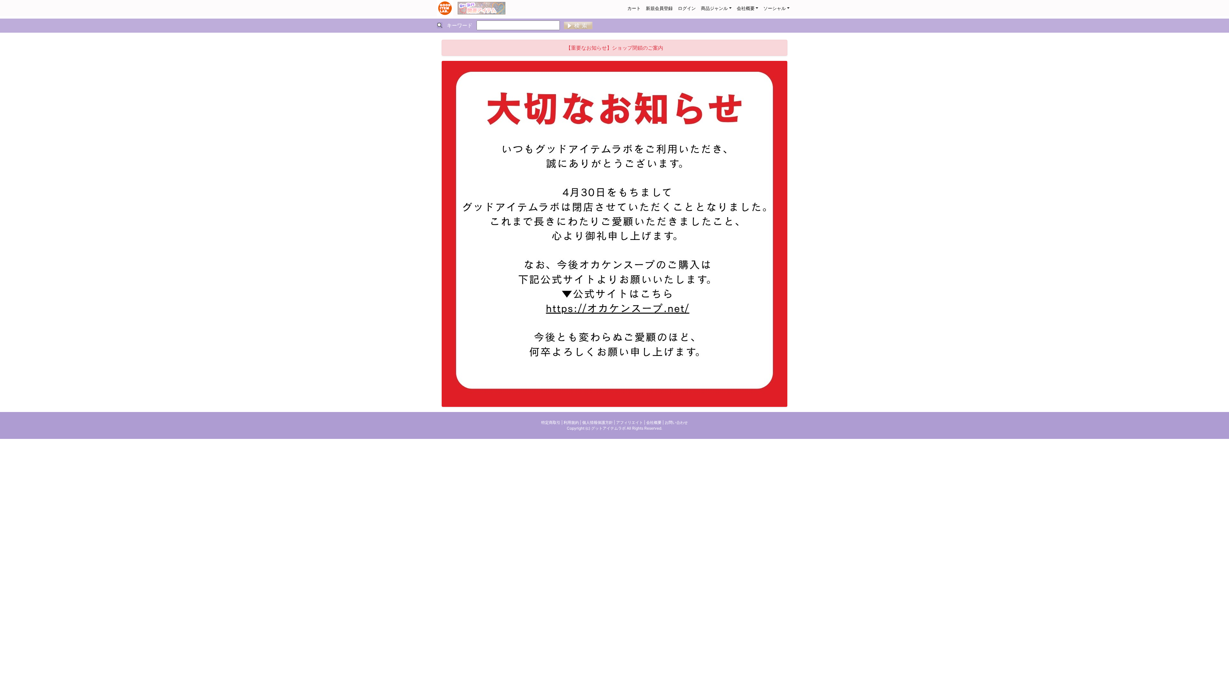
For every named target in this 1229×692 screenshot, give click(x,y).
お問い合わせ (676, 422)
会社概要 (746, 8)
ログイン (687, 8)
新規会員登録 (659, 8)
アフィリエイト (629, 422)
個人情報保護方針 (597, 422)
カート (634, 8)
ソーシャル (774, 8)
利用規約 (571, 422)
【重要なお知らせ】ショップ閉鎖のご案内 (614, 48)
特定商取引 (550, 422)
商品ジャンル (714, 8)
